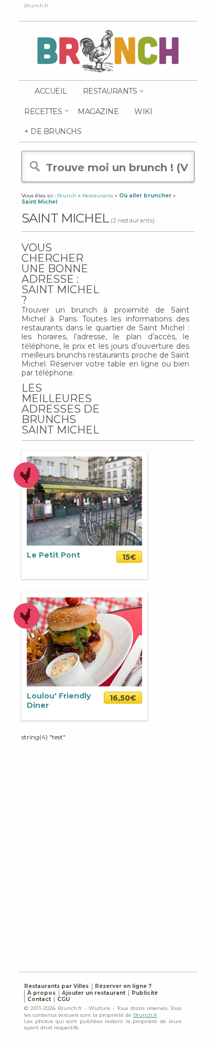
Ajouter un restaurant (93, 993)
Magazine (98, 111)
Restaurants (110, 91)
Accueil (51, 91)
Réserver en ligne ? (123, 986)
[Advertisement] (108, 849)
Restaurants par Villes (56, 986)
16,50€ (123, 698)
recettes (43, 111)
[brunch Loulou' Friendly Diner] (84, 642)
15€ (129, 557)
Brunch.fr (145, 1015)
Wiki (143, 111)
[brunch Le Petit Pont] (84, 501)
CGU (63, 999)
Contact (39, 999)
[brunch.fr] (108, 50)
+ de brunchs (52, 131)
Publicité (145, 993)
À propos (41, 993)
